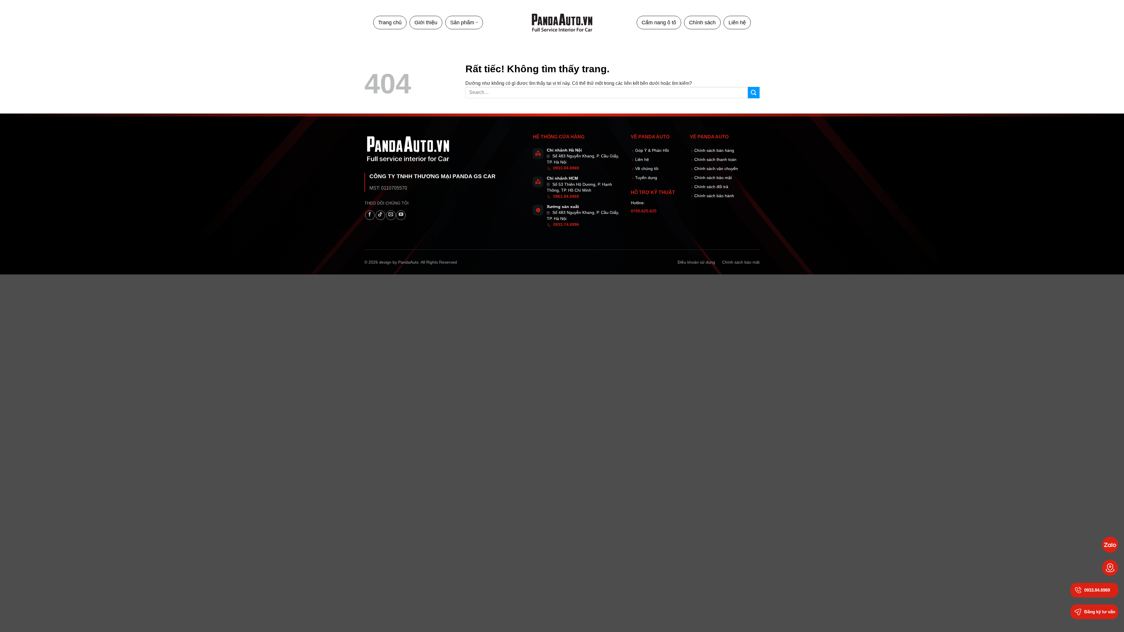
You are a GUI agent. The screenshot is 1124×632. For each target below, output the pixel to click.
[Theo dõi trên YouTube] (401, 215)
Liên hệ (737, 22)
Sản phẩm (462, 22)
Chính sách (702, 22)
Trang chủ (390, 22)
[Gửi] (754, 92)
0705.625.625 (644, 211)
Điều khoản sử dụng (696, 262)
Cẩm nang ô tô (659, 22)
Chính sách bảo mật (741, 262)
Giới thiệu (425, 22)
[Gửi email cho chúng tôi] (391, 215)
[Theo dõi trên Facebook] (370, 215)
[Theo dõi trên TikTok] (380, 215)
